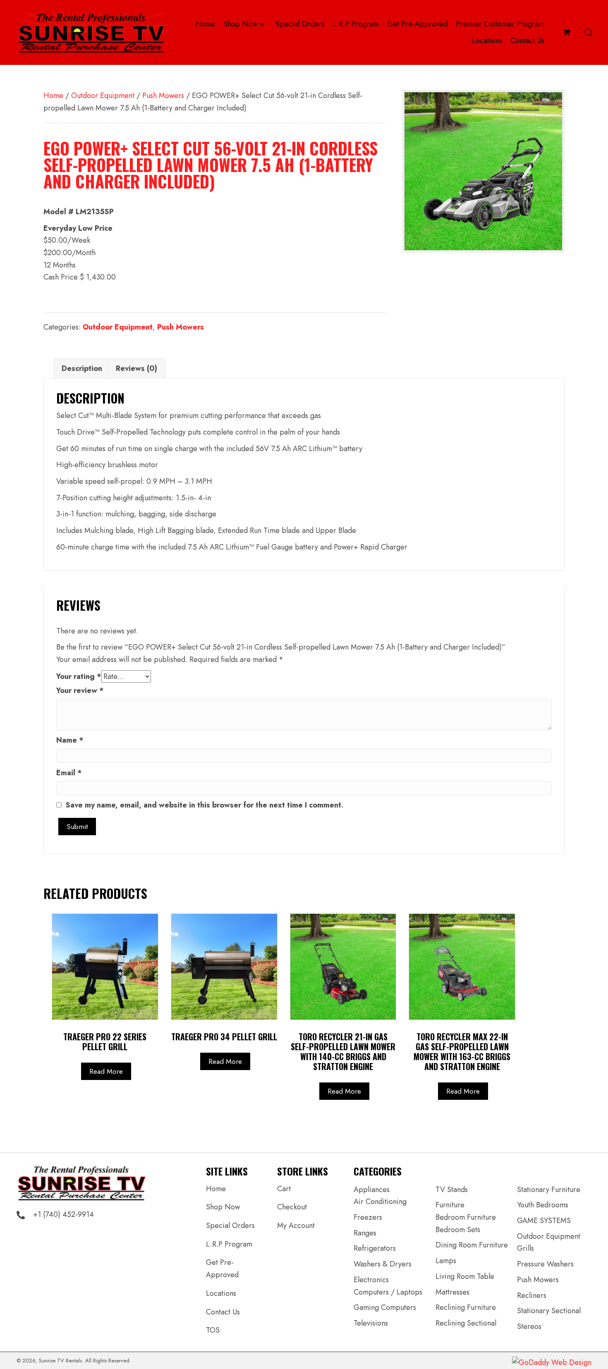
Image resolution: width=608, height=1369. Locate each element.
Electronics (371, 1279)
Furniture (450, 1204)
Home (53, 95)
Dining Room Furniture (472, 1245)
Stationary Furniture (548, 1189)
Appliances (372, 1189)
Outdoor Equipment (102, 95)
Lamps (446, 1260)
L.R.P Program (229, 1244)
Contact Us (223, 1312)
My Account (296, 1225)
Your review (80, 690)
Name (70, 740)
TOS (213, 1330)
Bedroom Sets (458, 1229)
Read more (106, 1071)
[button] (262, 24)
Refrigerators (375, 1248)
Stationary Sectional (549, 1310)
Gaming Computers (385, 1307)
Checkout (292, 1207)
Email (69, 772)
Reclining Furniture (466, 1307)
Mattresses (452, 1292)
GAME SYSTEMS (544, 1220)
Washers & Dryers (383, 1264)
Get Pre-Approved (222, 1268)
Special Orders (230, 1225)
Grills (525, 1248)
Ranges (365, 1233)
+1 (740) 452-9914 (63, 1214)
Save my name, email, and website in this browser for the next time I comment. (204, 805)
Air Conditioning (380, 1201)
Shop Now (223, 1207)
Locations (221, 1293)
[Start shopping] (567, 32)
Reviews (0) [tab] (136, 368)
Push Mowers (163, 95)
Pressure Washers (545, 1264)
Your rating (78, 676)
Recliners (531, 1295)
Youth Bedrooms (542, 1204)
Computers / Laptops (388, 1292)
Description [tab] (82, 368)
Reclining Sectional (466, 1323)
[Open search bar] (588, 32)
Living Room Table (465, 1276)
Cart (284, 1188)
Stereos (529, 1326)
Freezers (368, 1217)
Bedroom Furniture (466, 1217)
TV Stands (452, 1189)
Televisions (371, 1323)
